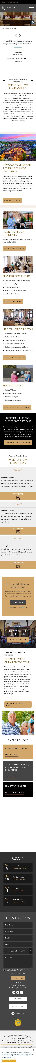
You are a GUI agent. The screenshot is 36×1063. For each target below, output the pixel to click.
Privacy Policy (22, 973)
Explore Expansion (12, 200)
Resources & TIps (11, 754)
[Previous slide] (16, 36)
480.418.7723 (18, 999)
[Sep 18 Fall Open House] (18, 878)
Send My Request (18, 978)
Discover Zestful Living (17, 407)
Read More (18, 47)
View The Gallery (18, 640)
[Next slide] (19, 36)
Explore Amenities (14, 357)
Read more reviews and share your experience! (18, 60)
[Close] (34, 1050)
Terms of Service (22, 1042)
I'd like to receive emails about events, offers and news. (17, 970)
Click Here (8, 1057)
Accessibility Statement (17, 1038)
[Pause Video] (33, 22)
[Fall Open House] (18, 518)
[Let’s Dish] (18, 552)
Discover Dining (12, 301)
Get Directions (19, 1007)
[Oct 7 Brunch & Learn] (18, 901)
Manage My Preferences (9, 1060)
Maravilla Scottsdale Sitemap (12, 1037)
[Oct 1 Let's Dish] (18, 890)
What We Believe (11, 776)
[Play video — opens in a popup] (18, 220)
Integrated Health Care (14, 792)
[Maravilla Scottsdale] (10, 8)
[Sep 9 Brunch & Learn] (18, 867)
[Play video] (18, 264)
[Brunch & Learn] (18, 483)
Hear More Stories (14, 248)
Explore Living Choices (18, 443)
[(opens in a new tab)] (18, 992)
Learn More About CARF (16, 704)
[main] (18, 439)
